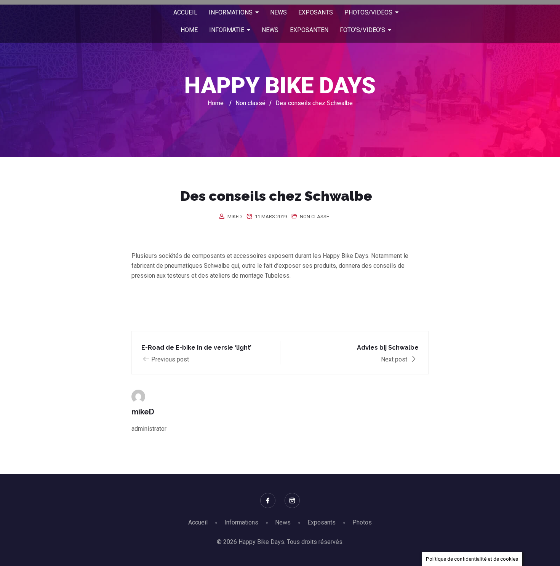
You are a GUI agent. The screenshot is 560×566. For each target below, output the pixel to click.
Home (216, 103)
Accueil (198, 522)
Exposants (321, 522)
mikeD (234, 216)
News (283, 522)
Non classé (314, 216)
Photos (362, 522)
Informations (241, 522)
